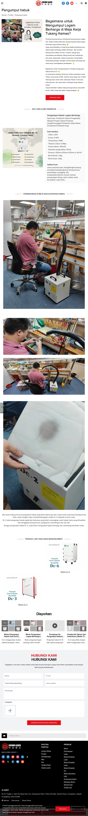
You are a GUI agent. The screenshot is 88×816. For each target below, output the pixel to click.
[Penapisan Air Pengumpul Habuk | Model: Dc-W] (55, 625)
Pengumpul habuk (21, 15)
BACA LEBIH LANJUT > (10, 752)
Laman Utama (46, 751)
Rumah (4, 15)
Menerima (62, 809)
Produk (10, 15)
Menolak (78, 809)
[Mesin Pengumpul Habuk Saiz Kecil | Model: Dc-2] (11, 625)
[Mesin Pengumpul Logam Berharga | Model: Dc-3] (33, 625)
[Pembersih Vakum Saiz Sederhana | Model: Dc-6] (76, 625)
